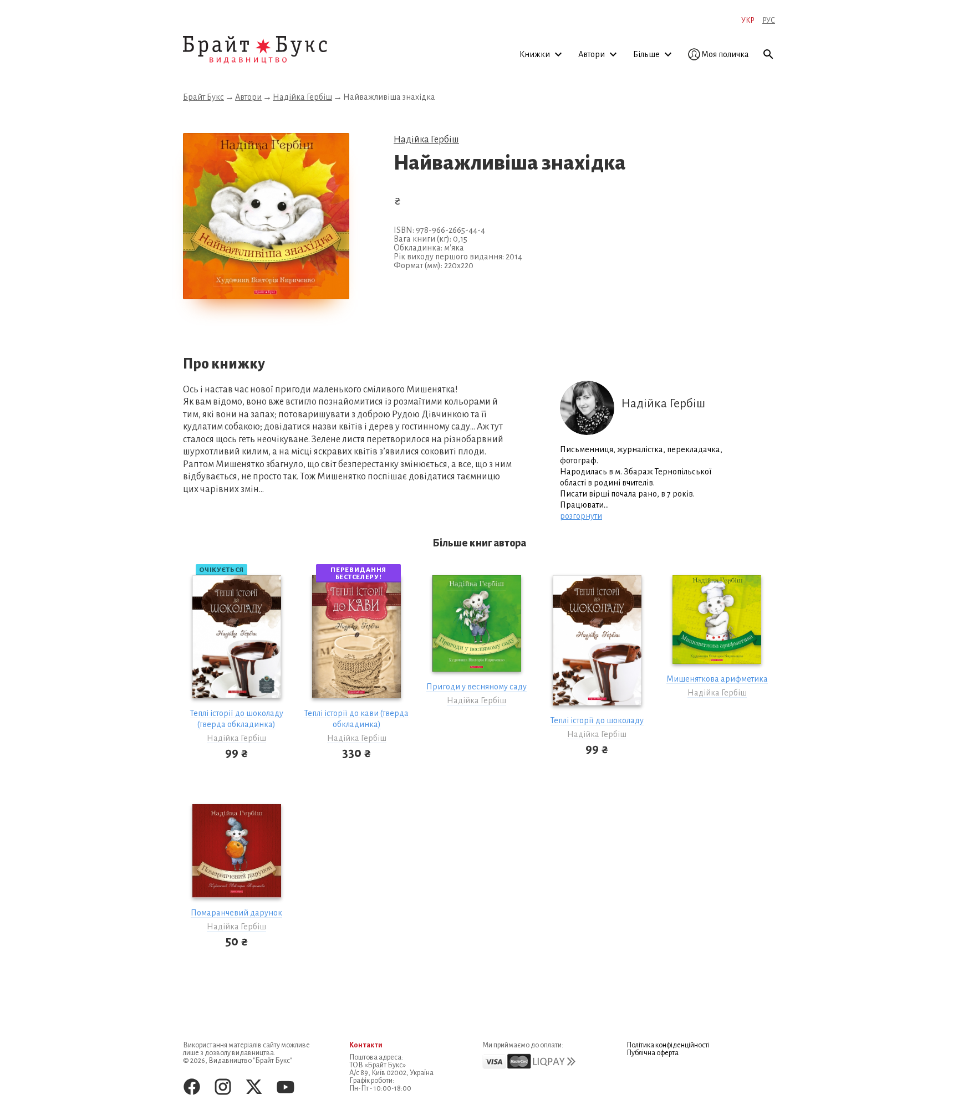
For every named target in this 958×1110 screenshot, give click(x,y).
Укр (747, 20)
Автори (592, 54)
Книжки (535, 54)
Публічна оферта (652, 1053)
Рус (768, 20)
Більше (647, 54)
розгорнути (581, 515)
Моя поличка (725, 54)
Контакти (366, 1045)
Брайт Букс (203, 97)
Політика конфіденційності (668, 1045)
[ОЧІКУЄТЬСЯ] (236, 636)
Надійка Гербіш (302, 97)
